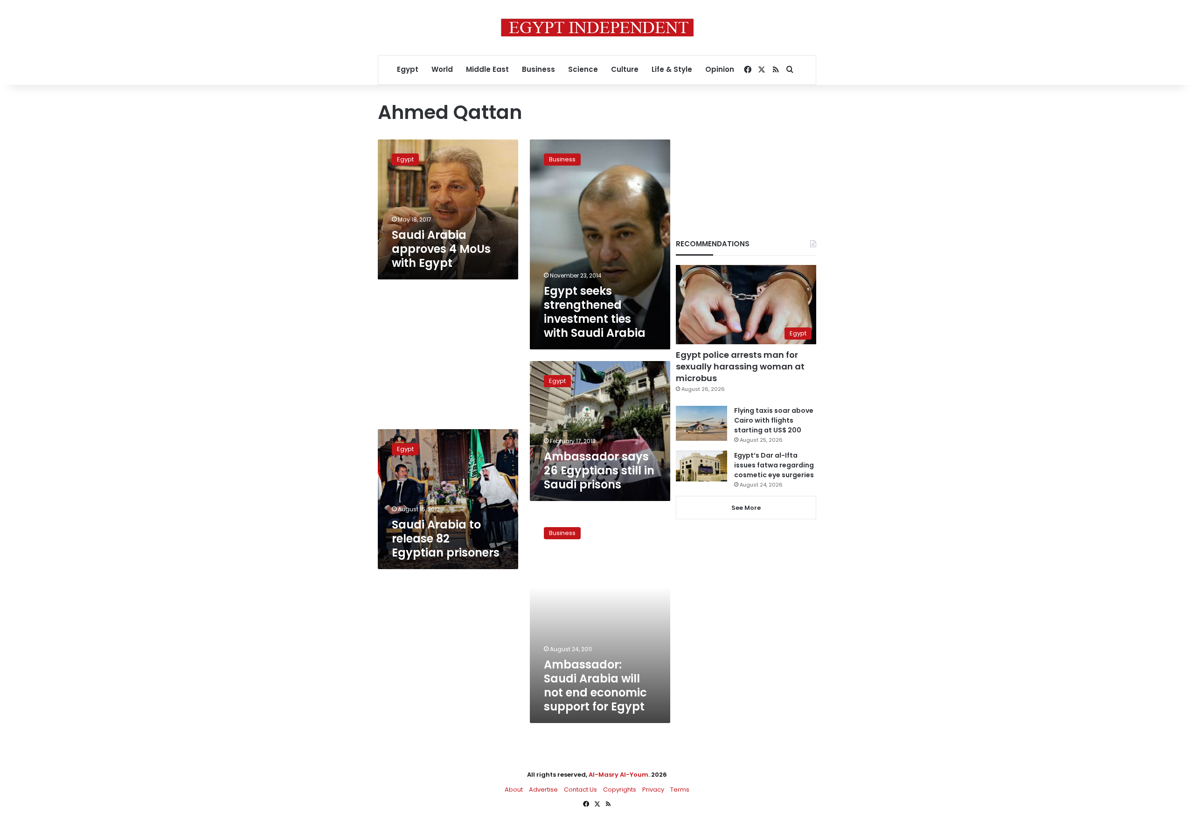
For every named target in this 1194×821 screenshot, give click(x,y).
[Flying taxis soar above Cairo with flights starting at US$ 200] (701, 423)
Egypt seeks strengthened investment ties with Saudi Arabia (595, 312)
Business (538, 69)
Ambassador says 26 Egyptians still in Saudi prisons (599, 470)
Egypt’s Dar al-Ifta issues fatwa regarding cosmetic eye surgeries (774, 465)
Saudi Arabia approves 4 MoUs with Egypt (441, 249)
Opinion (719, 69)
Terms (679, 789)
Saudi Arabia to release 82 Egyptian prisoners (446, 538)
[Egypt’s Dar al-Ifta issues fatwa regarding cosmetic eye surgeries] (701, 466)
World (442, 69)
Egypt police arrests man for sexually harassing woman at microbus (740, 366)
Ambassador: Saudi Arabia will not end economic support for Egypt (595, 685)
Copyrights (619, 789)
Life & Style (672, 69)
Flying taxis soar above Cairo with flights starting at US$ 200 (773, 420)
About (514, 789)
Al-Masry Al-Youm (618, 774)
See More (746, 507)
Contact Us (580, 789)
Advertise (543, 789)
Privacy (653, 789)
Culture (625, 69)
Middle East (487, 69)
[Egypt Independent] (597, 27)
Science (583, 69)
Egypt (407, 69)
